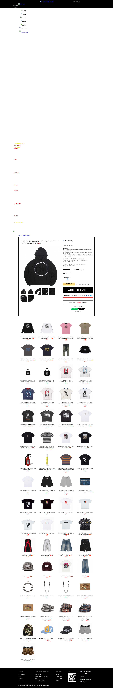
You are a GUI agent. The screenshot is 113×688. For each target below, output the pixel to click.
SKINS (15, 108)
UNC (15, 123)
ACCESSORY (17, 204)
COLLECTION (59, 674)
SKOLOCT (16, 110)
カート (20, 676)
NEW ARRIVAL (17, 145)
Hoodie (15, 161)
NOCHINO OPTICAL (19, 81)
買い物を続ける (78, 311)
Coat (15, 152)
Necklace (16, 205)
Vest (15, 155)
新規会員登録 (21, 674)
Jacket (15, 154)
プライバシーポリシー (40, 678)
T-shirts (15, 169)
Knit (15, 164)
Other (15, 214)
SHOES (16, 185)
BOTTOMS (16, 173)
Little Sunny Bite (18, 69)
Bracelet (16, 207)
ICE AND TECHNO (18, 54)
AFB (15, 14)
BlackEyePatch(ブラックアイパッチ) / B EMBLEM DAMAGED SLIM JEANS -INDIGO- (66, 359)
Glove (15, 198)
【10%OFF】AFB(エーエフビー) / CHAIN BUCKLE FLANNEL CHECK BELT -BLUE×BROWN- (85, 618)
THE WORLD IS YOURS (20, 118)
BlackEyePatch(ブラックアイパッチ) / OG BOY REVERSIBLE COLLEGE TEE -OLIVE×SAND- (85, 338)
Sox (15, 202)
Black (15, 217)
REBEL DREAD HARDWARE (21, 100)
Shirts (15, 166)
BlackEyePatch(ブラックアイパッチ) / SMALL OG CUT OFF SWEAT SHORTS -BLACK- (47, 491)
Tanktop (16, 171)
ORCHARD (16, 88)
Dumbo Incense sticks (19, 44)
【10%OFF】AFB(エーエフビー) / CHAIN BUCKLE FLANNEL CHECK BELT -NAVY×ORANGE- (66, 618)
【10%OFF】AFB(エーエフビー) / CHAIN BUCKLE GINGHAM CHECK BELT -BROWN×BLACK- (47, 618)
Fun (15, 49)
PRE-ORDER (17, 147)
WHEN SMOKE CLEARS (20, 132)
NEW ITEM (16, 5)
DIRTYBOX (16, 39)
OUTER (16, 149)
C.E (15, 34)
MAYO (15, 74)
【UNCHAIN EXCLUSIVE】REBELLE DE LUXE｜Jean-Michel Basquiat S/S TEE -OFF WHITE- (85, 404)
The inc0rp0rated (26, 235)
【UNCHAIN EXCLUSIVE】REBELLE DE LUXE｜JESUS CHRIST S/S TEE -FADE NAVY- (28, 403)
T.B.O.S (16, 117)
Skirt (15, 183)
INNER (15, 159)
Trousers (16, 178)
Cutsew (15, 167)
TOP (19, 235)
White (15, 219)
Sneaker (16, 188)
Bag (15, 197)
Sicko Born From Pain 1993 (20, 106)
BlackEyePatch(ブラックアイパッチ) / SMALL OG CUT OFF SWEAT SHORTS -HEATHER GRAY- (66, 491)
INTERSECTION (18, 59)
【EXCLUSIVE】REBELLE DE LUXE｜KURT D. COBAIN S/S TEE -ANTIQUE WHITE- (66, 381)
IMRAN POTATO (18, 56)
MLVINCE (16, 76)
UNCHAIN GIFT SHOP (19, 125)
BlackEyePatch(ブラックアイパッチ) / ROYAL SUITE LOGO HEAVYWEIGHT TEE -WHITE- (28, 491)
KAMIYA (16, 64)
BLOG (14, 224)
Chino (15, 176)
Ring (15, 209)
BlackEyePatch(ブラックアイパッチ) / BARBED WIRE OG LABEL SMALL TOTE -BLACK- (28, 381)
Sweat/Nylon (17, 180)
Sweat (15, 162)
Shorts (15, 181)
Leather (15, 186)
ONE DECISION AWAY (19, 86)
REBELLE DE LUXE (19, 101)
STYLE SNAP (59, 676)
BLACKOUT (17, 27)
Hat (15, 193)
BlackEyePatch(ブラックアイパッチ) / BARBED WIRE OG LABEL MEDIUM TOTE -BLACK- (47, 381)
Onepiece (16, 157)
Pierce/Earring (17, 210)
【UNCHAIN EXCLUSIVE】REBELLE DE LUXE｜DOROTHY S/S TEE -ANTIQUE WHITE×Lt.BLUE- (85, 381)
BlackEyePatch (17, 26)
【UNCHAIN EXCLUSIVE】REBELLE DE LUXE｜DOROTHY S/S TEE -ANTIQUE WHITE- (47, 404)
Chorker (16, 212)
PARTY (15, 228)
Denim (15, 174)
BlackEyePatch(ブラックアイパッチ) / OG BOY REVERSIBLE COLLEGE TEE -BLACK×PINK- (66, 338)
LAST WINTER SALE (19, 143)
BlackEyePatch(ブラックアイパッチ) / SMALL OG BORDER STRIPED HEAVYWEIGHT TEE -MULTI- (66, 469)
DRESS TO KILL (18, 42)
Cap (15, 191)
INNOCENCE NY (18, 58)
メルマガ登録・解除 (40, 681)
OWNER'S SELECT (18, 222)
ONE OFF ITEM (18, 221)
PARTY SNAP (59, 678)
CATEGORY (16, 142)
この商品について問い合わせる (78, 306)
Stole (15, 200)
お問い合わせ (38, 674)
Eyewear (16, 195)
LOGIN (14, 229)
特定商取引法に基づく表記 (41, 676)
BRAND (15, 7)
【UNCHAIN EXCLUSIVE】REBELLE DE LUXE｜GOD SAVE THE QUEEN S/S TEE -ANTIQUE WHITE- (66, 404)
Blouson (16, 150)
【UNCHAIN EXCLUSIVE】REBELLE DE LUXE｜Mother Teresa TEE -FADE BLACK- (47, 425)
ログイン (20, 678)
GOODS (16, 190)
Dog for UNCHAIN (18, 41)
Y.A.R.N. (16, 137)
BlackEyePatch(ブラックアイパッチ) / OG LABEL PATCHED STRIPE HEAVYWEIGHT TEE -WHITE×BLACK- (47, 447)
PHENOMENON (18, 93)
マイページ (21, 681)
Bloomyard (16, 29)
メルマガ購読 (16, 226)
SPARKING (16, 111)
